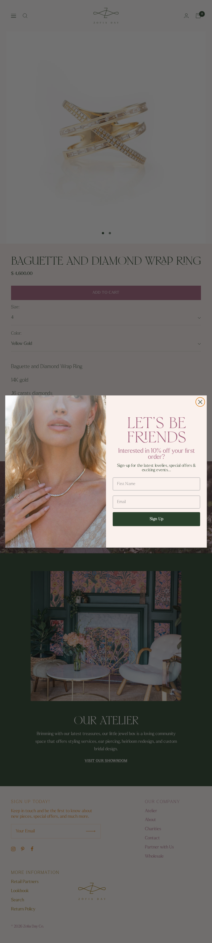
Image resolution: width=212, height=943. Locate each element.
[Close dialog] (200, 402)
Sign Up (156, 519)
